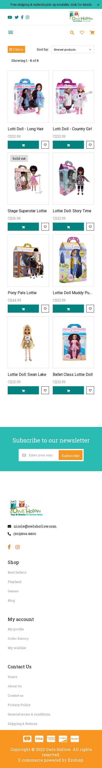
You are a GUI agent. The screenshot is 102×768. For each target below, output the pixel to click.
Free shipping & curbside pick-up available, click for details (51, 4)
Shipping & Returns (22, 723)
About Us (15, 686)
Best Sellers (17, 572)
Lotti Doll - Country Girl (72, 129)
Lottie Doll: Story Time (72, 211)
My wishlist (17, 648)
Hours (12, 676)
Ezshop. (76, 760)
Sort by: (43, 49)
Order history (18, 638)
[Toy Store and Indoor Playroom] (81, 21)
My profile (16, 629)
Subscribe (70, 455)
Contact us (16, 695)
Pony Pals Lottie (22, 292)
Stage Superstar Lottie (27, 211)
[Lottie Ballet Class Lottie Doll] (73, 342)
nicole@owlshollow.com (35, 526)
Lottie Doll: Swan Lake (27, 374)
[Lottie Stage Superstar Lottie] (28, 179)
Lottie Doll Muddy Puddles (76, 292)
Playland (14, 581)
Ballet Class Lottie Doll (73, 374)
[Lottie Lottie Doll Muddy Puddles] (73, 260)
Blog (11, 600)
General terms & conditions (29, 714)
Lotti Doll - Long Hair (26, 129)
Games (13, 591)
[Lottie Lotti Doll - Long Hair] (28, 97)
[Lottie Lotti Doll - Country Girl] (73, 97)
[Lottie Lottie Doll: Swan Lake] (28, 342)
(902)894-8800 (24, 534)
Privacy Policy (19, 705)
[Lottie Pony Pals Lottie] (28, 260)
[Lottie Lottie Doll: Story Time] (73, 179)
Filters (17, 49)
